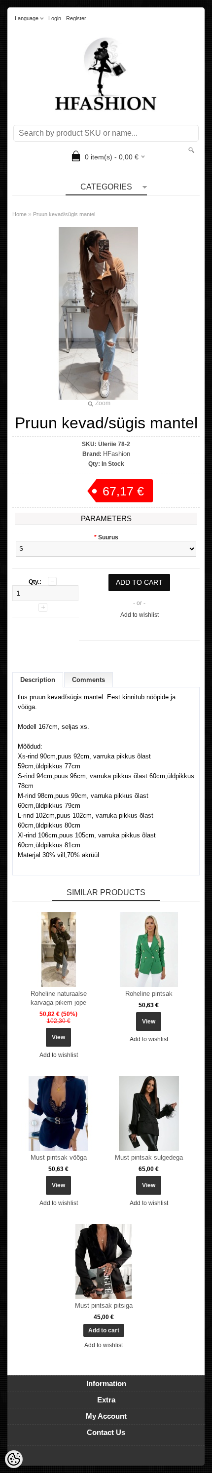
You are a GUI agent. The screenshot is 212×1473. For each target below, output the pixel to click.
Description (37, 679)
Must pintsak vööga (59, 1157)
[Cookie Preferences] (14, 1459)
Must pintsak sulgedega (149, 1157)
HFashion (116, 453)
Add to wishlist (139, 614)
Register (76, 18)
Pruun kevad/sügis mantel (64, 214)
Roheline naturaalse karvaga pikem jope (59, 998)
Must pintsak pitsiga (104, 1305)
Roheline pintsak (149, 993)
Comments (88, 679)
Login (54, 18)
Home (19, 214)
